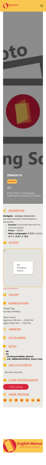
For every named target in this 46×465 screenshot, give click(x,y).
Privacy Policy (22, 438)
